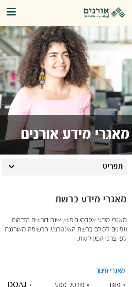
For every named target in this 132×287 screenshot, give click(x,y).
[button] (13, 13)
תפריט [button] (113, 166)
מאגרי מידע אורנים (75, 135)
